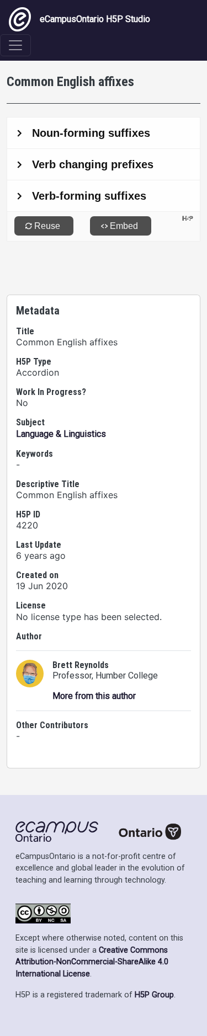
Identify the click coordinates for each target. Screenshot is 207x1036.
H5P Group (154, 995)
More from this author (94, 696)
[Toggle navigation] (15, 45)
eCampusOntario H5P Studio (95, 19)
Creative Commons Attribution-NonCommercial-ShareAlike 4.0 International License (91, 962)
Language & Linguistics (61, 434)
